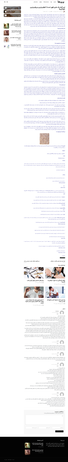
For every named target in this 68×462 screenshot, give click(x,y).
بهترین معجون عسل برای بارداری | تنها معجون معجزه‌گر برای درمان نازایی (15, 25)
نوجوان (40, 2)
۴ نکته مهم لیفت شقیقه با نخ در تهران (15, 38)
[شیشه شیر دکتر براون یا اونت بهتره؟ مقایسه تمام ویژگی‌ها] (6, 46)
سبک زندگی (36, 2)
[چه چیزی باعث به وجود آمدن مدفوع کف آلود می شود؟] (55, 292)
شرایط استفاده (54, 446)
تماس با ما (6, 459)
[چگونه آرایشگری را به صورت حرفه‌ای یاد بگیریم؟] (55, 272)
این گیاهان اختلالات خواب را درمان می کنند (31, 262)
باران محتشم (61, 11)
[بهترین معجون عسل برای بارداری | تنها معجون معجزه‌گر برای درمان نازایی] (6, 26)
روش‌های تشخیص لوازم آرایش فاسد (35, 280)
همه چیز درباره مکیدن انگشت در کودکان (58, 262)
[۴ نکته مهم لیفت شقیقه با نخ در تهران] (6, 39)
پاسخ (57, 343)
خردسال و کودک (46, 2)
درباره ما (13, 459)
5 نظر (50, 11)
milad (41, 282)
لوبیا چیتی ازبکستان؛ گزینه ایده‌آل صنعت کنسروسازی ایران (16, 32)
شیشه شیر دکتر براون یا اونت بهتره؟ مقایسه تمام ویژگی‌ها (16, 45)
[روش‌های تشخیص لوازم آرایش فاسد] (34, 272)
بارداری (55, 2)
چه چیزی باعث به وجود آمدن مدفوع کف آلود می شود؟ (56, 300)
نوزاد (51, 2)
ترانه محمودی (61, 284)
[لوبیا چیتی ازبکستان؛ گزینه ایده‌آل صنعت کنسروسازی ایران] (6, 32)
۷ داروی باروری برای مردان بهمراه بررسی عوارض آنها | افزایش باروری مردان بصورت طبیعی (34, 301)
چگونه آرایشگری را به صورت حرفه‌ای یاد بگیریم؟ (56, 281)
